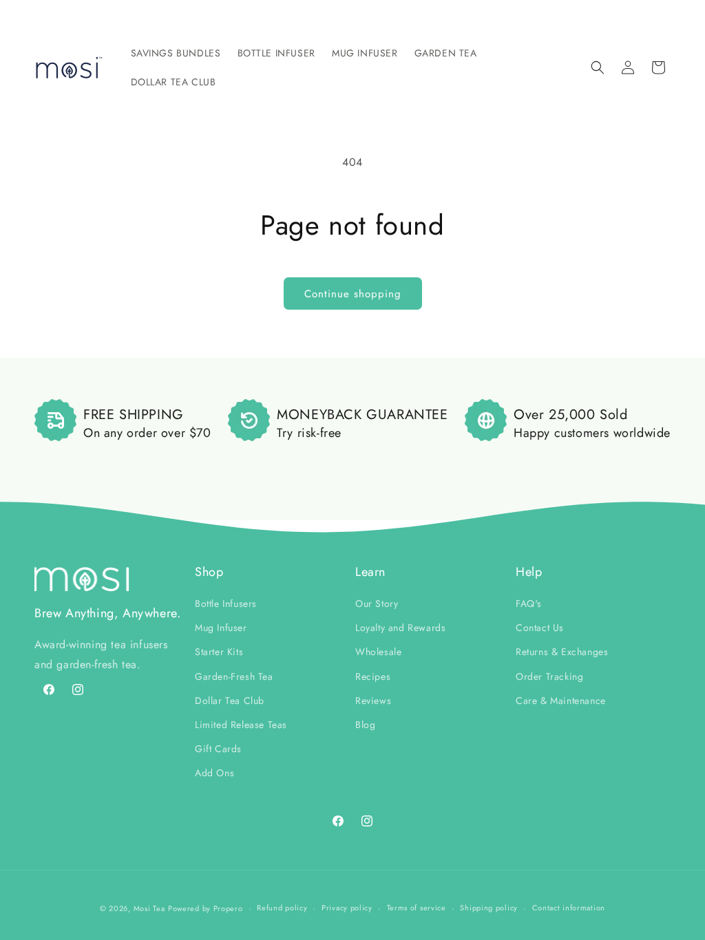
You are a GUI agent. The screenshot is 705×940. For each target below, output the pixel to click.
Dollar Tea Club (229, 700)
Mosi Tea (149, 908)
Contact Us (540, 627)
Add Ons (214, 773)
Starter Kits (219, 652)
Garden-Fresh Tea (234, 676)
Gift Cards (218, 749)
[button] (176, 53)
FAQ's (529, 603)
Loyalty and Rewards (400, 627)
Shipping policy (489, 907)
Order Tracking (549, 676)
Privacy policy (347, 907)
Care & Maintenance (561, 700)
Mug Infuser (221, 627)
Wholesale (378, 652)
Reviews (373, 700)
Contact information (568, 907)
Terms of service (416, 907)
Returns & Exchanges (562, 652)
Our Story (376, 603)
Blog (365, 724)
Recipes (372, 676)
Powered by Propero (205, 908)
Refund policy (282, 907)
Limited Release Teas (241, 724)
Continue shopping (352, 293)
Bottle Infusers (226, 603)
